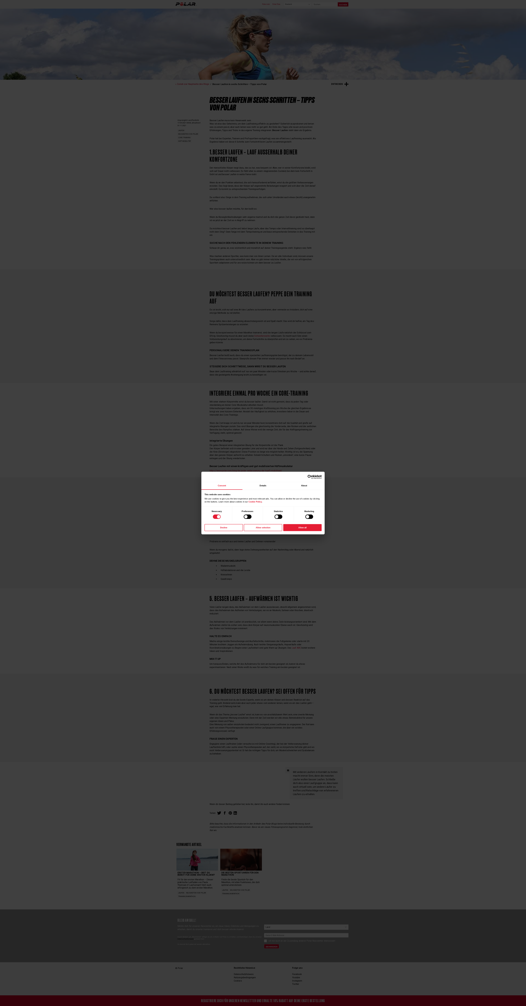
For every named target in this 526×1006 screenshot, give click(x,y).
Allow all (302, 527)
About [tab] (304, 485)
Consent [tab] (222, 485)
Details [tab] (263, 485)
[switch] (247, 516)
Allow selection (263, 527)
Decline (223, 527)
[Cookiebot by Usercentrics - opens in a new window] (310, 477)
